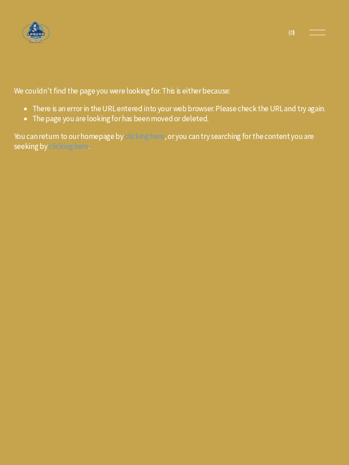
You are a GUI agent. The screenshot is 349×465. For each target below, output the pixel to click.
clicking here (145, 136)
